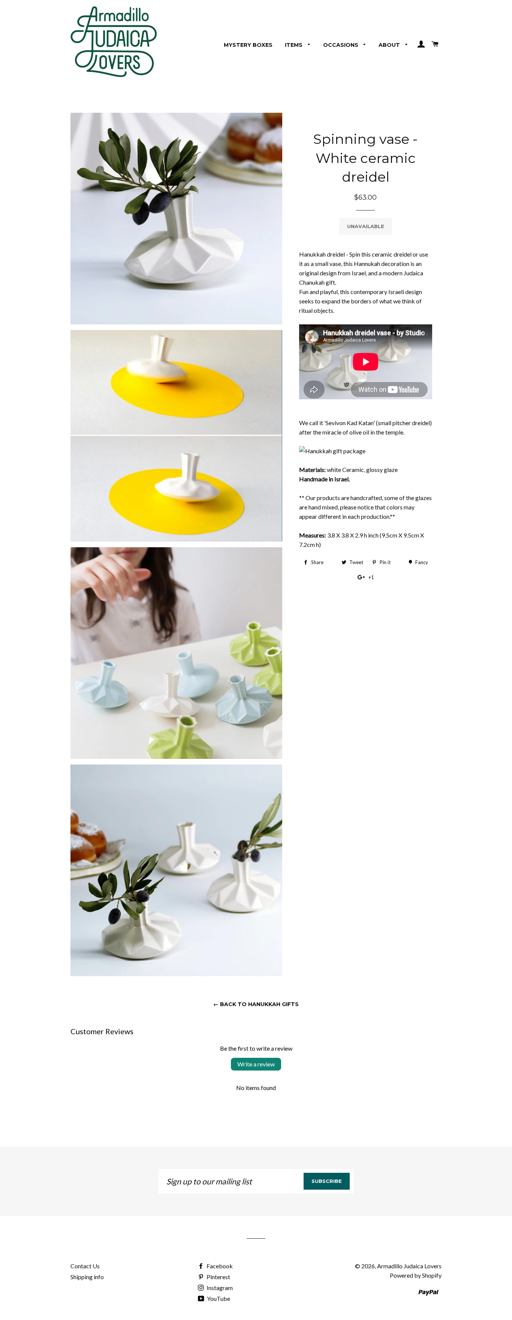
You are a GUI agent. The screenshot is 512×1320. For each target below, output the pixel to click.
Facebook (219, 1265)
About (390, 45)
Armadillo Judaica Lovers (409, 1265)
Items (294, 45)
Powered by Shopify (416, 1275)
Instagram (219, 1287)
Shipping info (87, 1276)
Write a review (256, 1064)
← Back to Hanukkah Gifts (256, 1004)
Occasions (341, 45)
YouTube (218, 1298)
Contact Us (85, 1265)
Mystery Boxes (248, 45)
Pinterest (217, 1276)
